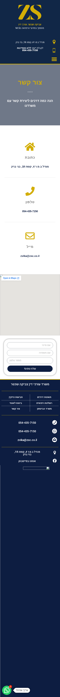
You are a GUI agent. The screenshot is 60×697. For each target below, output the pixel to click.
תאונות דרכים (44, 397)
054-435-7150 (27, 423)
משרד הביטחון (44, 409)
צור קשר (15, 409)
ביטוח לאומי (16, 403)
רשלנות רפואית (44, 403)
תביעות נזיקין (16, 397)
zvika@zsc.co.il (27, 440)
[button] (54, 59)
